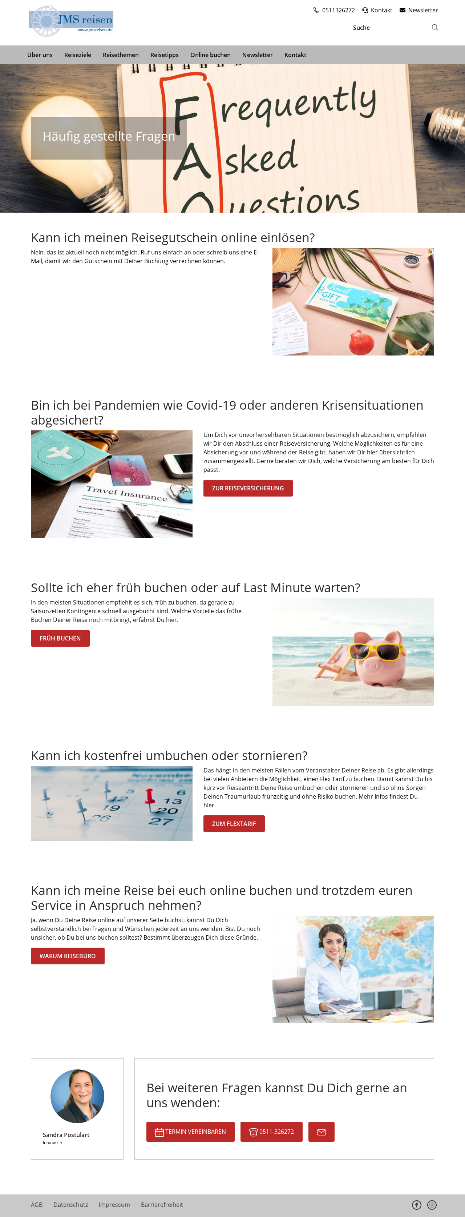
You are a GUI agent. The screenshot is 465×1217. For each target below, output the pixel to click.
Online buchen (210, 55)
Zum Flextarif (234, 824)
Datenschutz (70, 1205)
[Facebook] (416, 1205)
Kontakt (295, 55)
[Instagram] (432, 1205)
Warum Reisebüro (68, 956)
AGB (37, 1205)
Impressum (114, 1205)
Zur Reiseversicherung (248, 488)
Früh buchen (60, 638)
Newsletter (257, 55)
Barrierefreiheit (162, 1205)
